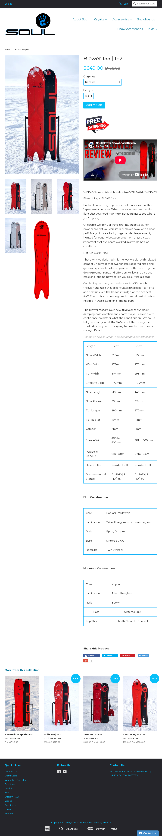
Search (8, 792)
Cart (126, 3)
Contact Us (11, 771)
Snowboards (146, 19)
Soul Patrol (10, 805)
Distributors (11, 775)
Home (7, 49)
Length (88, 90)
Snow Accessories (130, 29)
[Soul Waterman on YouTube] (65, 772)
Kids (151, 29)
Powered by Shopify (100, 822)
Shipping (9, 813)
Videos (8, 801)
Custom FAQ (12, 796)
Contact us (149, 833)
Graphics (89, 76)
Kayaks (99, 19)
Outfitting (10, 784)
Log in (8, 3)
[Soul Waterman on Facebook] (59, 772)
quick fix (9, 788)
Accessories (121, 19)
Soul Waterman (79, 822)
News (8, 809)
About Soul (80, 19)
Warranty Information (16, 780)
